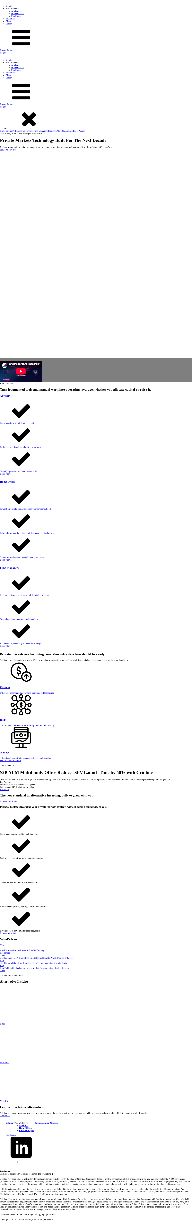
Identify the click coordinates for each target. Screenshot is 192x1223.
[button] (25, 128)
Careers (9, 24)
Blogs (2, 1024)
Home (2, 131)
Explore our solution (9, 933)
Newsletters (5, 1101)
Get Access (80, 131)
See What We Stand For (10, 760)
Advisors (15, 11)
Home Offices (17, 13)
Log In (3, 52)
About (8, 21)
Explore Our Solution (9, 801)
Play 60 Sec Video (8, 150)
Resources (10, 18)
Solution (9, 6)
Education (4, 1062)
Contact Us (5, 1115)
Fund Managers (18, 16)
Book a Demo (6, 50)
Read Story (5, 789)
